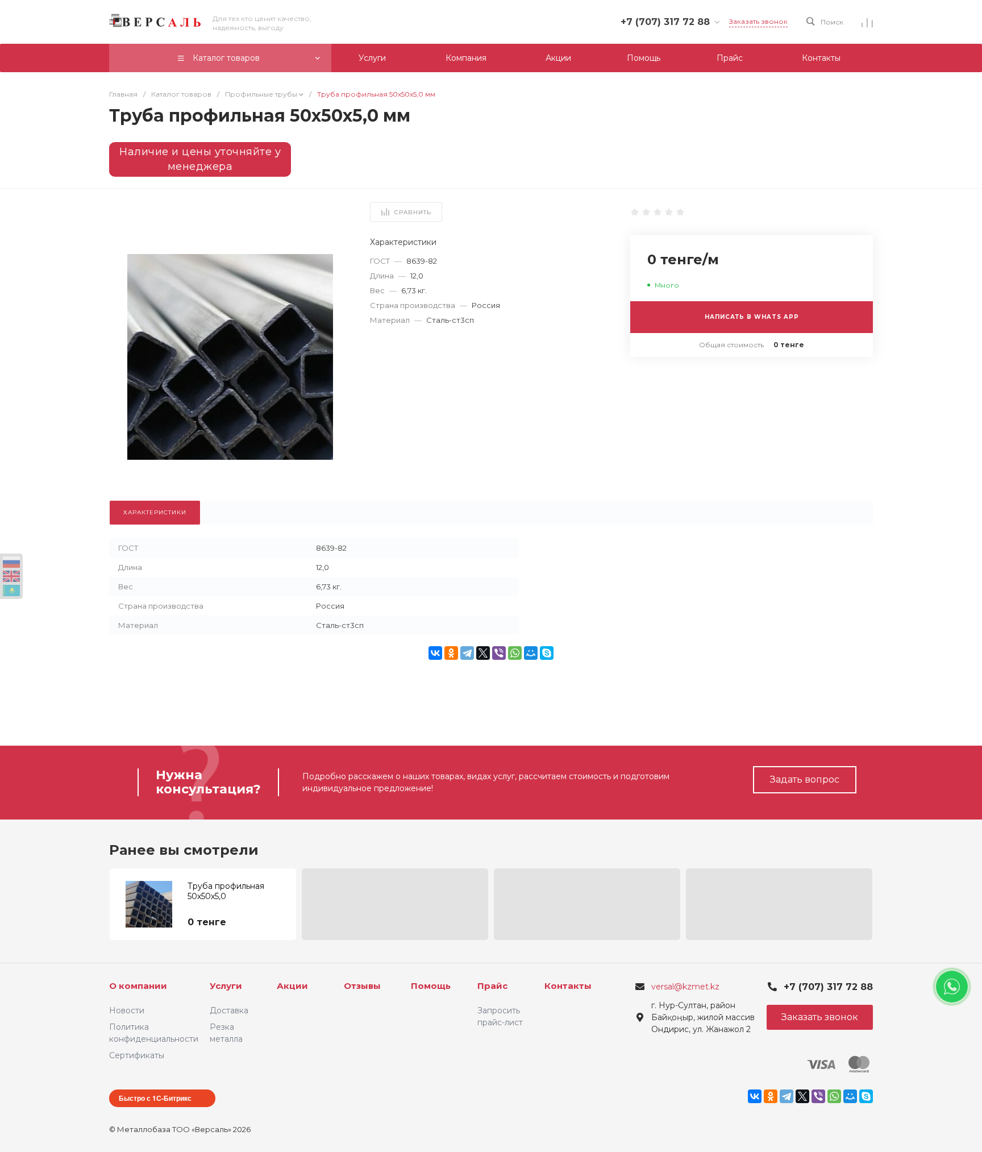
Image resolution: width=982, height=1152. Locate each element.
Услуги (226, 985)
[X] (483, 653)
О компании (138, 985)
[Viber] (499, 653)
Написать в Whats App (752, 317)
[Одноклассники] (451, 653)
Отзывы (362, 985)
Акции (292, 985)
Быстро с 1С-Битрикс (155, 1098)
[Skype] (547, 653)
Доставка (229, 1010)
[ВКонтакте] (435, 653)
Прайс (492, 985)
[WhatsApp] (515, 653)
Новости (126, 1010)
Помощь (431, 985)
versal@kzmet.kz (685, 987)
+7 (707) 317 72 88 (665, 21)
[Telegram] (467, 653)
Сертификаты (136, 1055)
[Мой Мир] (531, 653)
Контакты (568, 985)
